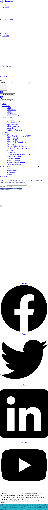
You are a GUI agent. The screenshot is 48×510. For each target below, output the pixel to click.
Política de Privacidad (31, 507)
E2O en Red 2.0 (12, 140)
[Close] (3, 87)
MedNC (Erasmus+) (14, 160)
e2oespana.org (11, 197)
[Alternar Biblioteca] (39, 166)
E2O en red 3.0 (12, 138)
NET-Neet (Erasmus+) (15, 164)
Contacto (5, 76)
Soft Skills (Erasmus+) (15, 158)
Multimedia (11, 172)
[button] (10, 36)
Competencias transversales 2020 (18, 154)
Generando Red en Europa (16, 146)
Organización (11, 110)
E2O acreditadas (13, 124)
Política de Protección (14, 130)
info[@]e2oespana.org (12, 503)
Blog (8, 168)
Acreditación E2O (13, 122)
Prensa (9, 174)
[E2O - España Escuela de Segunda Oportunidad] (12, 23)
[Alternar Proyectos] (39, 134)
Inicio (4, 104)
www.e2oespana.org (14, 494)
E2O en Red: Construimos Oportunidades (16, 143)
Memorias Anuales (13, 116)
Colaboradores (12, 114)
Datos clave (11, 128)
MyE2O (10, 150)
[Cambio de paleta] (24, 92)
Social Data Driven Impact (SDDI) (19, 136)
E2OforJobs (11, 152)
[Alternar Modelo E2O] (39, 118)
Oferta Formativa (13, 126)
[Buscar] (1, 80)
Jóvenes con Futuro (14, 156)
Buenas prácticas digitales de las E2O (20, 148)
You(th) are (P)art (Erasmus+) (17, 162)
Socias (9, 112)
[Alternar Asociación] (39, 106)
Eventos (5, 33)
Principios (10, 120)
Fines (9, 108)
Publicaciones (12, 170)
